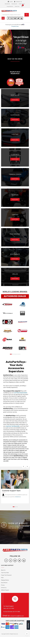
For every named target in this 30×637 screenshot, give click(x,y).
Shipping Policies (5, 580)
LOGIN (11, 1)
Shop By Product (15, 71)
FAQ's (2, 577)
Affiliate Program (5, 590)
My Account (14, 3)
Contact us (18, 496)
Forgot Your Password (6, 575)
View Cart (17, 6)
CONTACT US (19, 1)
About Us (3, 570)
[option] (15, 42)
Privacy (3, 585)
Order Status (22, 3)
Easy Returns (10, 6)
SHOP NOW (15, 99)
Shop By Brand (15, 73)
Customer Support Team (11, 491)
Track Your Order (5, 572)
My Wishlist (7, 3)
